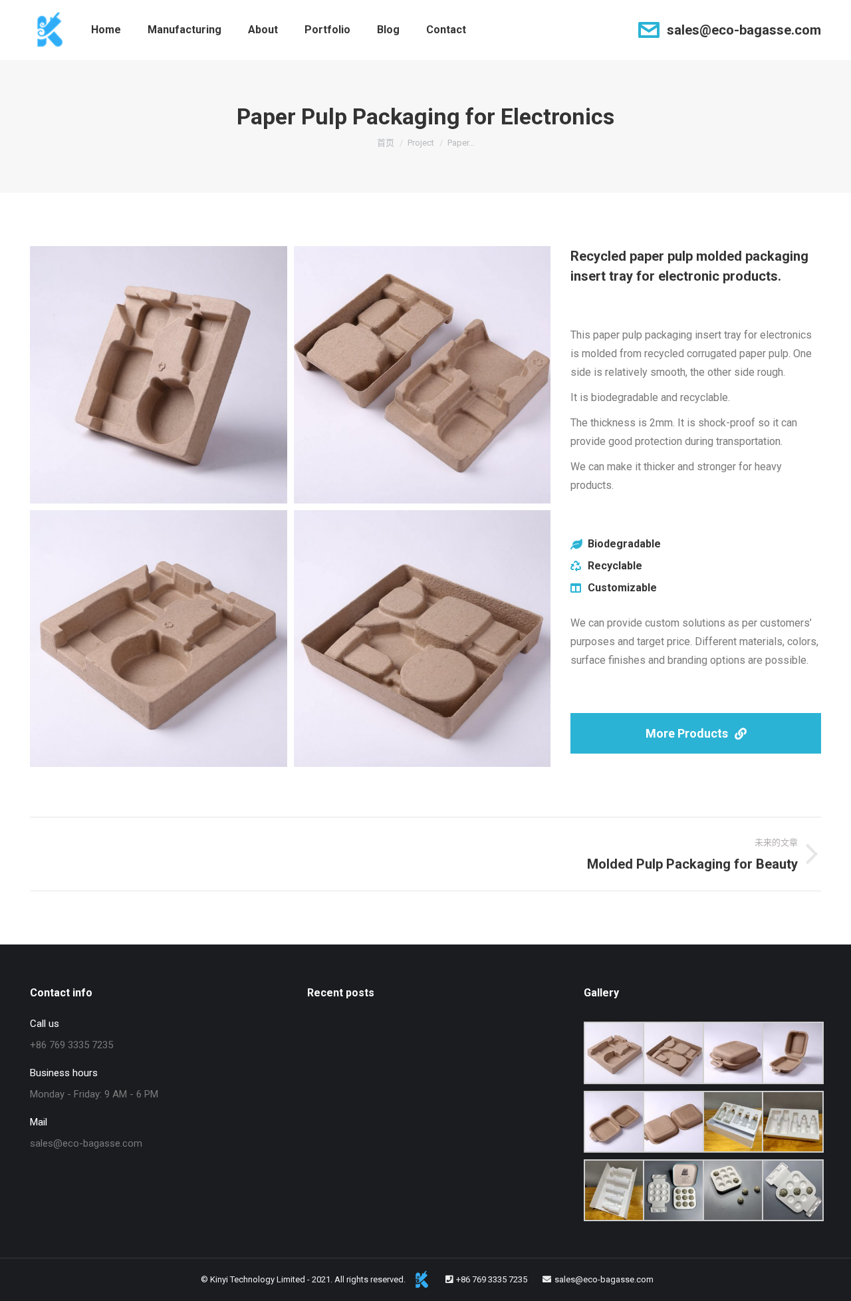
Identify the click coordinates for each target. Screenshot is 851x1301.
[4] (422, 375)
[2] (422, 639)
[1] (158, 639)
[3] (158, 375)
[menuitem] (106, 30)
